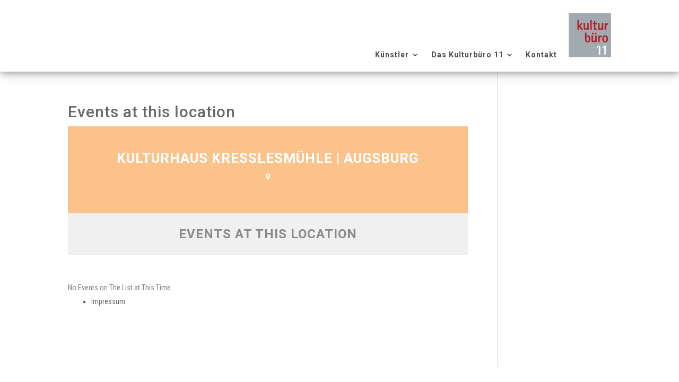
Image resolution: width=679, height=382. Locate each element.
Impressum (108, 301)
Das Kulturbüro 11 (467, 55)
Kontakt (541, 55)
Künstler (392, 55)
